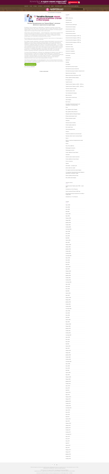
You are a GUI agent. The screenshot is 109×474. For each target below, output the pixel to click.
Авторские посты (69, 22)
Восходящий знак (69, 79)
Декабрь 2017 (68, 427)
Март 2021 (68, 348)
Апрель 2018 (68, 418)
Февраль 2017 (68, 449)
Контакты (40, 6)
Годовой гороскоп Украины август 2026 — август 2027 (75, 186)
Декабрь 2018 (68, 401)
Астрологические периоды (71, 26)
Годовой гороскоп (69, 81)
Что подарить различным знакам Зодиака (73, 170)
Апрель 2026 (68, 213)
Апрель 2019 (68, 392)
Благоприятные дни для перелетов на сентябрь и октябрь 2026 (75, 194)
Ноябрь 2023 (68, 277)
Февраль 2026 (68, 218)
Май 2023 (67, 290)
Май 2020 (67, 370)
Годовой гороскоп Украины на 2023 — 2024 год (74, 86)
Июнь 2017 (68, 440)
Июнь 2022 (68, 315)
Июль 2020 (68, 365)
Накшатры (67, 120)
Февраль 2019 (68, 396)
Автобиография (69, 20)
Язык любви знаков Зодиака (71, 177)
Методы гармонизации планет (71, 116)
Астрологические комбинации (71, 24)
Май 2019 (67, 390)
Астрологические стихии (70, 31)
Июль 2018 (68, 412)
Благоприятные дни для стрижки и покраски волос (75, 70)
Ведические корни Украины (71, 73)
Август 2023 (68, 284)
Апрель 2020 (68, 372)
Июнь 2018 (68, 414)
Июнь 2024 (68, 262)
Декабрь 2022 (68, 301)
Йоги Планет (68, 101)
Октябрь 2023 (68, 279)
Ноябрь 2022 (68, 304)
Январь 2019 (68, 399)
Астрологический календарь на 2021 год (73, 35)
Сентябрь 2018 (68, 407)
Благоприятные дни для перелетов (72, 68)
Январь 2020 (68, 379)
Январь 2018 (68, 425)
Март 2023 (68, 295)
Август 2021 (68, 337)
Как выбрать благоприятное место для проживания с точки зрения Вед (73, 104)
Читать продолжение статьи (30, 64)
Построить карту (58, 6)
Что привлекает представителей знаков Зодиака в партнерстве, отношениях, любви (75, 173)
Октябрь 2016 (68, 458)
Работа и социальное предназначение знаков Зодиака (74, 141)
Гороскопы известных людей (71, 88)
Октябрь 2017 (68, 432)
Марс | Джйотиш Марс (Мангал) (71, 111)
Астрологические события (70, 29)
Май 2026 (67, 211)
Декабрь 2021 (68, 328)
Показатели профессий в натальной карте (73, 133)
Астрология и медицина (70, 51)
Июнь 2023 (68, 288)
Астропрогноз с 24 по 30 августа (72, 189)
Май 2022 (67, 317)
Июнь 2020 (68, 368)
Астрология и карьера (70, 48)
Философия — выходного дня (71, 165)
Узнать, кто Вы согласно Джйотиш (71, 6)
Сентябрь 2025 (68, 229)
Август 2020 (68, 363)
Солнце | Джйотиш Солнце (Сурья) (72, 159)
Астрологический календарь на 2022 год (73, 37)
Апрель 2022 (68, 319)
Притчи (67, 138)
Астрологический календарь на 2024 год (73, 42)
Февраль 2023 (68, 297)
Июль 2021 (68, 339)
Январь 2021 (68, 352)
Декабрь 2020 (68, 354)
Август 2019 (68, 385)
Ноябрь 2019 (68, 383)
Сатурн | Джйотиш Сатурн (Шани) (72, 152)
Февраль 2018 (68, 423)
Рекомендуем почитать (70, 150)
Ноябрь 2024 (68, 251)
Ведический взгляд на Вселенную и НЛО (73, 75)
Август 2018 (68, 410)
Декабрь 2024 (68, 249)
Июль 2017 (68, 438)
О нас (31, 6)
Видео (52, 6)
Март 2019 (68, 394)
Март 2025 (68, 242)
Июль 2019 (68, 387)
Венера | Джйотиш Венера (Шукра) (72, 77)
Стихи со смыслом (69, 161)
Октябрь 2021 (68, 332)
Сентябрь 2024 (68, 255)
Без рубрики (68, 64)
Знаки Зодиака (68, 99)
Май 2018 (67, 416)
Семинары (68, 154)
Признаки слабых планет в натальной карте (74, 135)
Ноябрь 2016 (68, 456)
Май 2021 (67, 343)
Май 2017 (67, 443)
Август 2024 (68, 257)
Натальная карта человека (71, 122)
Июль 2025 (68, 233)
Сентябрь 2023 (68, 282)
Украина (67, 163)
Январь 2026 (68, 220)
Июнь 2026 (68, 209)
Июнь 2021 (68, 341)
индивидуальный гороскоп (54, 467)
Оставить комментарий (44, 71)
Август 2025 (68, 231)
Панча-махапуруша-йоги (70, 129)
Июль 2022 (68, 312)
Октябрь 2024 (68, 253)
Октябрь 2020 (68, 359)
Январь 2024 (68, 273)
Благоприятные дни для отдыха (72, 66)
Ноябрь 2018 (68, 403)
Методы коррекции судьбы (71, 118)
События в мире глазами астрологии (72, 156)
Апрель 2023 (68, 293)
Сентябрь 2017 (68, 434)
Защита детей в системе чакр (71, 97)
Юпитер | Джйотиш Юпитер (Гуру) (72, 175)
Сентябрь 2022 (68, 308)
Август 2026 (68, 204)
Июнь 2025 (68, 235)
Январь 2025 (68, 246)
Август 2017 (68, 436)
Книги (67, 107)
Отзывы (35, 6)
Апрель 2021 (68, 346)
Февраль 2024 (68, 271)
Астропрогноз (68, 57)
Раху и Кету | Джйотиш (70, 145)
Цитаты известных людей (70, 167)
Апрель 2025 (68, 240)
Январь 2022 (68, 326)
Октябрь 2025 (68, 226)
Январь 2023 (68, 299)
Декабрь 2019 (68, 381)
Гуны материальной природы (71, 92)
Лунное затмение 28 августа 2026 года (73, 191)
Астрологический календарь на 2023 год (73, 40)
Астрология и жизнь (69, 46)
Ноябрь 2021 (68, 330)
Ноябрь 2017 (68, 429)
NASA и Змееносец (69, 17)
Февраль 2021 (68, 350)
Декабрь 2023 (68, 275)
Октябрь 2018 (68, 405)
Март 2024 (68, 268)
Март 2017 (68, 447)
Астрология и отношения (54, 12)
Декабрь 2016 (68, 454)
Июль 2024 (68, 260)
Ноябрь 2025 (68, 224)
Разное (67, 143)
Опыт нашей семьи (69, 127)
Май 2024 (67, 264)
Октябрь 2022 (68, 306)
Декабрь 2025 (68, 222)
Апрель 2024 (68, 266)
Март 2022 (68, 321)
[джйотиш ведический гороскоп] (54, 10)
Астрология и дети (69, 44)
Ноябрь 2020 (68, 357)
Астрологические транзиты (71, 33)
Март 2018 (68, 421)
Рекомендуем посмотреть (70, 147)
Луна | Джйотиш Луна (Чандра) (71, 109)
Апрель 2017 (68, 445)
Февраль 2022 (68, 324)
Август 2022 (68, 310)
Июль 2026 (68, 207)
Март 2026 (68, 215)
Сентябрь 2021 (68, 335)
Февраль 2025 (68, 244)
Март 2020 (68, 374)
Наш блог (26, 6)
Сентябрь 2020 (68, 361)
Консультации (47, 6)
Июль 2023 (68, 286)
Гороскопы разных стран (70, 90)
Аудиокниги (68, 59)
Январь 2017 (68, 451)
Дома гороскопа (69, 95)
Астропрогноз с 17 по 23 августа (72, 196)
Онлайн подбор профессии (71, 124)
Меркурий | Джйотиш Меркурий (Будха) (73, 113)
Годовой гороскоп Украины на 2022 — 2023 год (74, 84)
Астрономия (68, 55)
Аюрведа (67, 62)
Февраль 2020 (68, 376)
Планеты (67, 131)
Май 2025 (67, 237)
